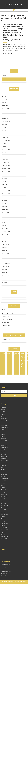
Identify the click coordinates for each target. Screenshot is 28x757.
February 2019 (6, 253)
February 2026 (6, 108)
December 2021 (6, 219)
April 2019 (4, 247)
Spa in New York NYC (7, 319)
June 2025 (4, 127)
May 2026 (4, 102)
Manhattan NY (16, 354)
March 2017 (5, 272)
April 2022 (4, 206)
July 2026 (4, 96)
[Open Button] (14, 10)
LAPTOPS (3, 353)
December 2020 (6, 231)
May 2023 (4, 181)
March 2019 (5, 250)
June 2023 (4, 178)
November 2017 (6, 266)
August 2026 (5, 93)
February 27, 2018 (9, 39)
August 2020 (5, 238)
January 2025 (5, 143)
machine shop (5, 316)
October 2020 (5, 234)
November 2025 (6, 115)
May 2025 (4, 130)
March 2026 (5, 105)
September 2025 (6, 121)
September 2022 (6, 193)
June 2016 (4, 282)
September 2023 (6, 171)
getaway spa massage (8, 313)
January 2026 (5, 112)
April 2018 (4, 260)
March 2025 (5, 137)
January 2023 (5, 187)
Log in (3, 296)
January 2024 (5, 162)
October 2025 (5, 118)
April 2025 (4, 134)
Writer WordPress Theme (9, 581)
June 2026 (4, 99)
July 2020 (4, 241)
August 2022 (5, 197)
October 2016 (5, 279)
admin (16, 39)
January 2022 (5, 216)
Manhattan (9, 353)
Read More (6, 53)
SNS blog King (14, 4)
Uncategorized (6, 325)
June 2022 (4, 200)
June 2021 (4, 222)
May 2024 (4, 156)
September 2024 (6, 149)
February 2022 (6, 212)
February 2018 (6, 263)
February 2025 (6, 140)
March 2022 (5, 209)
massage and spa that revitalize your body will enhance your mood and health (23, 360)
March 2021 (5, 228)
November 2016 (6, 275)
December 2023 (6, 165)
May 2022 (4, 203)
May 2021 (4, 225)
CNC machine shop (7, 309)
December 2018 (6, 256)
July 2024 (4, 152)
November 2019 (6, 244)
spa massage (5, 322)
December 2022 (6, 190)
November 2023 (6, 168)
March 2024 (5, 159)
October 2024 (5, 146)
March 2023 (5, 184)
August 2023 (5, 175)
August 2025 (5, 124)
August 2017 (5, 269)
